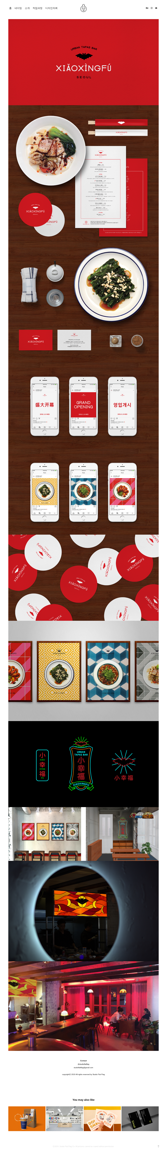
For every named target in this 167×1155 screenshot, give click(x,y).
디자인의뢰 (51, 8)
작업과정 (37, 8)
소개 (27, 8)
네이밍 (18, 8)
